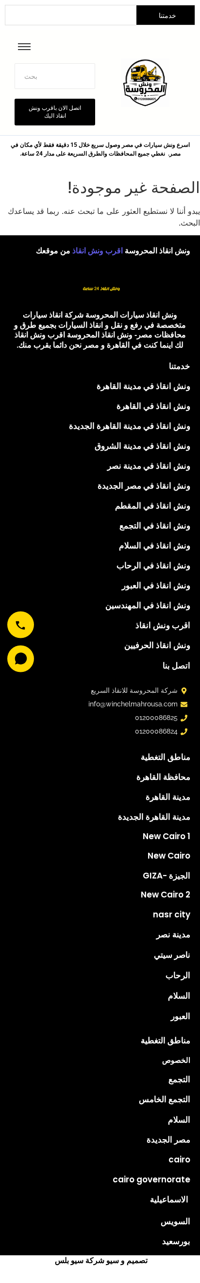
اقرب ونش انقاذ (98, 250)
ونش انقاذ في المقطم (152, 505)
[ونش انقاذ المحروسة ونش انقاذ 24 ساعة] (100, 285)
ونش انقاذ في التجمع (154, 525)
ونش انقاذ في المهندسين (147, 605)
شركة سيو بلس (79, 1260)
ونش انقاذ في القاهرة (153, 406)
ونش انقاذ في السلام (154, 545)
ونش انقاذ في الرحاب (153, 565)
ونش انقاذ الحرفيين (157, 645)
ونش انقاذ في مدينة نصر (148, 466)
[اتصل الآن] (20, 624)
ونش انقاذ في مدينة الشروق (142, 446)
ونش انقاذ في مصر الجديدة (144, 486)
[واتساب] (20, 658)
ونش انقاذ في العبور (156, 585)
